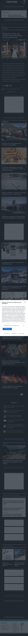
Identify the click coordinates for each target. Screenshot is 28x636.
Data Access (14, 333)
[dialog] (14, 318)
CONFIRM (7, 329)
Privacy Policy (21, 333)
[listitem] (14, 325)
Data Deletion (6, 333)
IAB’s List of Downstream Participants (15, 321)
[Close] (25, 302)
